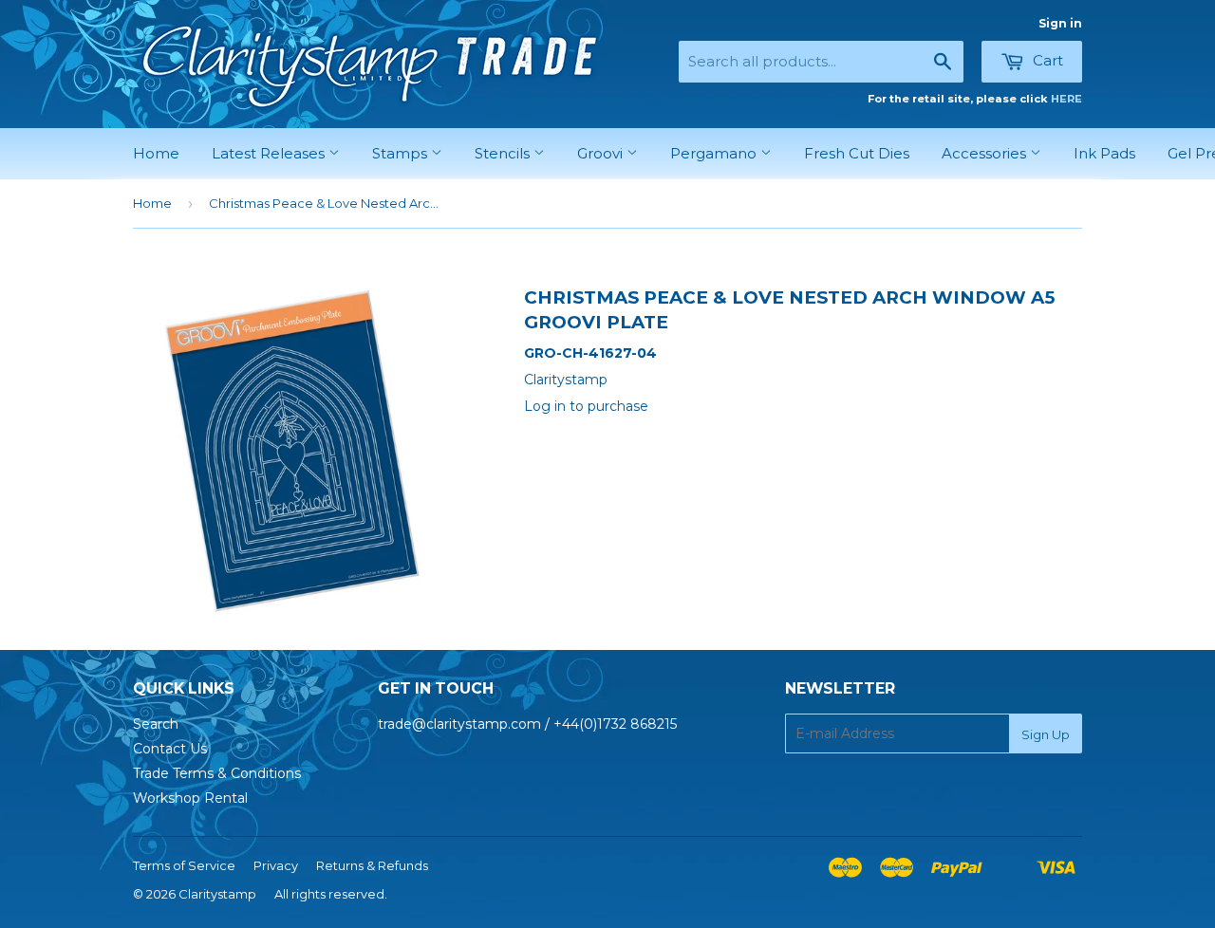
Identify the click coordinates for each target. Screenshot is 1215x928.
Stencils (504, 153)
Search (155, 724)
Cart (1046, 60)
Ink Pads (1104, 153)
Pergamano (715, 153)
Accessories (986, 153)
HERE (1066, 98)
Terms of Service (184, 865)
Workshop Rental (190, 798)
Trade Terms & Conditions (217, 773)
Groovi (601, 153)
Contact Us (170, 748)
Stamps (401, 153)
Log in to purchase (586, 406)
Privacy (275, 865)
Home (156, 153)
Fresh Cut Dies (856, 153)
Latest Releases (270, 153)
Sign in (1060, 23)
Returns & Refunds (372, 865)
